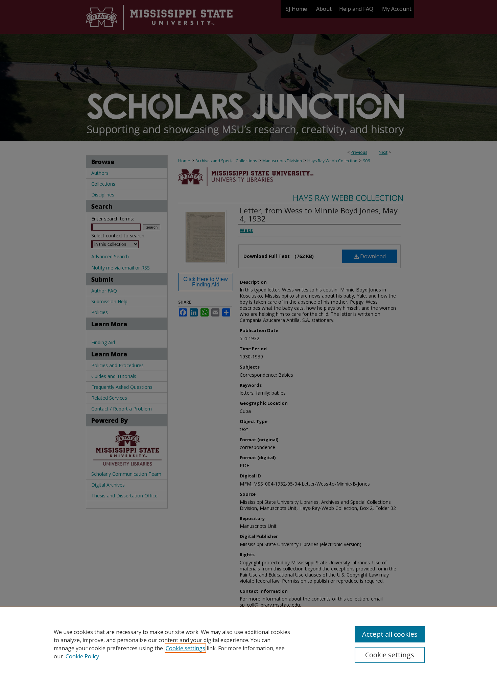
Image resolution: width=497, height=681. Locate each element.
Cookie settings (185, 648)
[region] (248, 644)
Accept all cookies (390, 634)
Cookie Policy (82, 656)
